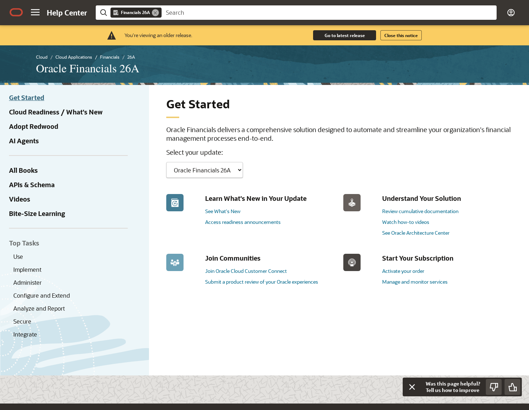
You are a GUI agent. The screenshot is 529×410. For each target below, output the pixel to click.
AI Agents (24, 140)
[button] (35, 12)
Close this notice (401, 35)
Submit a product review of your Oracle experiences (261, 281)
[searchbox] (329, 12)
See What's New (222, 211)
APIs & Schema (32, 184)
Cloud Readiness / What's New (56, 112)
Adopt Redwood (33, 126)
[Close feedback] (412, 387)
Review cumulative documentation (420, 211)
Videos (19, 199)
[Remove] (155, 13)
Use (18, 256)
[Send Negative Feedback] (494, 387)
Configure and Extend (41, 295)
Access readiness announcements (243, 221)
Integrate (25, 334)
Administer (27, 282)
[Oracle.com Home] (16, 12)
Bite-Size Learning (37, 213)
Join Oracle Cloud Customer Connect (246, 270)
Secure (22, 321)
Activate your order (403, 270)
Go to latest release (345, 35)
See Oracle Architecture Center (415, 232)
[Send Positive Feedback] (512, 387)
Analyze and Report (39, 308)
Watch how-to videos (405, 221)
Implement (27, 269)
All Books (23, 170)
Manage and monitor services (415, 281)
